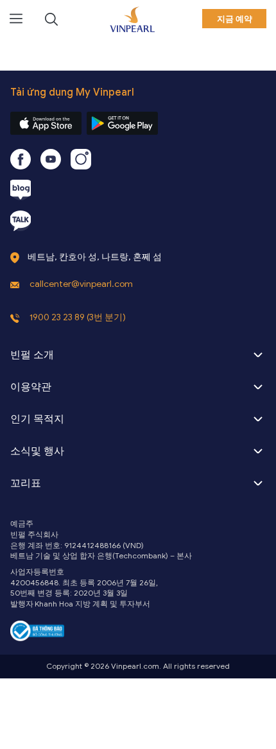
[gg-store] (122, 123)
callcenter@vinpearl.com (81, 284)
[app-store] (46, 123)
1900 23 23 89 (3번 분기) (78, 317)
